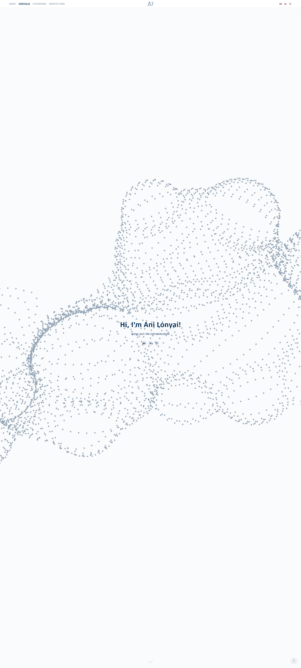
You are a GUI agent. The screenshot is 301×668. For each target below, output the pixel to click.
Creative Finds (57, 3)
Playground (39, 3)
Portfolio (24, 3)
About (12, 3)
